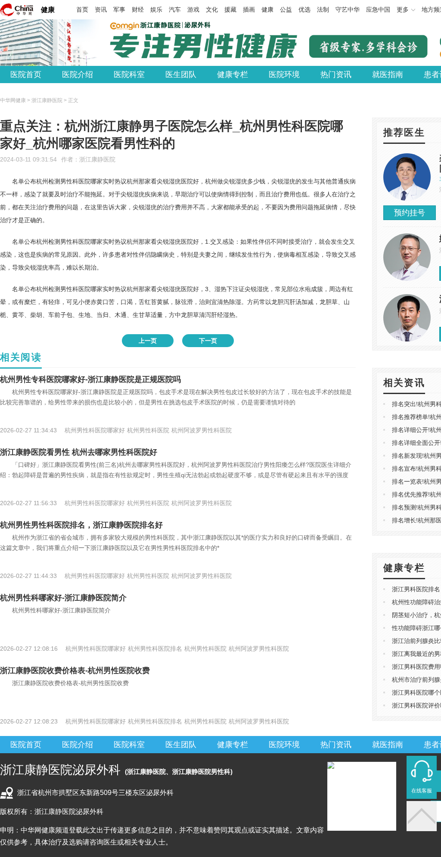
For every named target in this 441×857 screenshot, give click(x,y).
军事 (119, 9)
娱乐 (156, 9)
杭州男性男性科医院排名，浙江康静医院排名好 (81, 525)
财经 (138, 9)
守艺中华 (347, 9)
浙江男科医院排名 (416, 589)
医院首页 (25, 74)
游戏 (193, 9)
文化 (212, 9)
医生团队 (180, 74)
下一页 (208, 340)
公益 (286, 9)
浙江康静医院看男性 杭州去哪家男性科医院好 (78, 452)
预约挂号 (409, 212)
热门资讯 (335, 74)
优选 (304, 9)
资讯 (101, 9)
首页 (82, 9)
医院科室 (129, 74)
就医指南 (387, 74)
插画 (249, 9)
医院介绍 (77, 74)
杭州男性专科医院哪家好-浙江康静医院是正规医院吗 (90, 379)
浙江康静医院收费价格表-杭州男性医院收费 (75, 670)
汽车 (175, 9)
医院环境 (284, 74)
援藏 (230, 9)
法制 (323, 9)
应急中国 (378, 9)
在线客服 (421, 791)
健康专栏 (232, 74)
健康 (48, 9)
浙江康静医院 (97, 159)
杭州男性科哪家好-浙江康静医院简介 (63, 597)
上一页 (148, 340)
